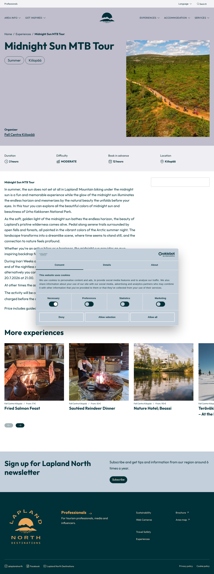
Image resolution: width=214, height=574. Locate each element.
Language (183, 3)
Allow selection (107, 317)
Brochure (181, 512)
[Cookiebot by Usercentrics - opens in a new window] (161, 254)
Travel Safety (143, 532)
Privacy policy (186, 566)
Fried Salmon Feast (22, 408)
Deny (61, 317)
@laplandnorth (15, 566)
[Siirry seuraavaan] (20, 425)
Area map (181, 519)
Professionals (10, 3)
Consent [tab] (59, 265)
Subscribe (118, 480)
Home (8, 34)
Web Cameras (144, 519)
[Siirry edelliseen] (8, 425)
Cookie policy (203, 566)
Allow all (152, 317)
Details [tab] (107, 265)
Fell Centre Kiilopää (19, 134)
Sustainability (143, 512)
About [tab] (154, 265)
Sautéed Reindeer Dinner (92, 408)
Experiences (23, 34)
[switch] (89, 304)
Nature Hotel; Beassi (153, 408)
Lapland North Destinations (60, 566)
